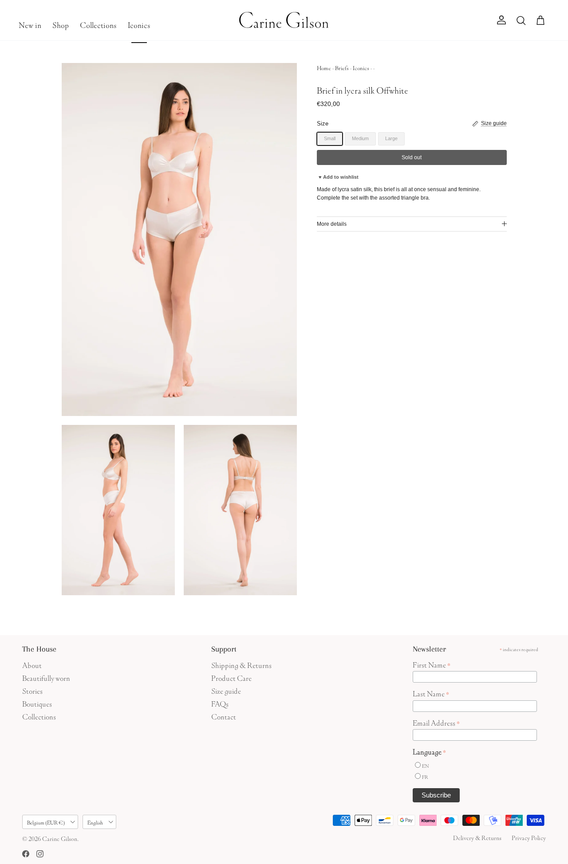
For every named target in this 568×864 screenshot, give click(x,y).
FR (425, 776)
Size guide (226, 689)
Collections (98, 24)
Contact (223, 715)
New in (30, 24)
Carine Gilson (59, 838)
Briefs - (344, 67)
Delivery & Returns (477, 837)
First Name (431, 664)
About (32, 664)
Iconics (139, 24)
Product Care (231, 677)
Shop (60, 24)
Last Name (431, 693)
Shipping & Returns (241, 664)
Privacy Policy (529, 837)
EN (425, 765)
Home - (326, 67)
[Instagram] (39, 853)
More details (332, 224)
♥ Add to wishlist (339, 177)
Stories (32, 689)
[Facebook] (25, 853)
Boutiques (37, 702)
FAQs (220, 702)
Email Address (436, 722)
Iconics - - (364, 67)
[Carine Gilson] (284, 20)
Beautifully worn (46, 677)
